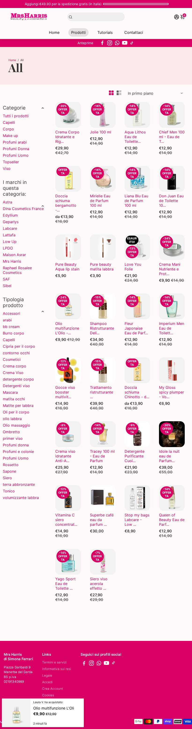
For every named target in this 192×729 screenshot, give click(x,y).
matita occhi (14, 399)
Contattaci (133, 32)
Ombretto (11, 431)
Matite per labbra (18, 405)
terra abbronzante (19, 484)
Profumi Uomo (16, 155)
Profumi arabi (15, 142)
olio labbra (12, 418)
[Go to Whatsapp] (117, 43)
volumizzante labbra (21, 497)
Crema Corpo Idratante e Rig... (67, 137)
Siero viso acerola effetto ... (98, 584)
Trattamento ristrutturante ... (101, 392)
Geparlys (10, 221)
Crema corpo (14, 366)
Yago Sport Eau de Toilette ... (65, 584)
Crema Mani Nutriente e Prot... (169, 269)
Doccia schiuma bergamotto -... (65, 203)
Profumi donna (16, 445)
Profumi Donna (16, 148)
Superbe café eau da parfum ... (102, 520)
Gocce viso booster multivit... (65, 392)
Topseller (11, 162)
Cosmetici (12, 359)
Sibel (7, 285)
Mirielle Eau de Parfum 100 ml (100, 201)
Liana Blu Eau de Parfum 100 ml (136, 201)
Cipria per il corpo (19, 346)
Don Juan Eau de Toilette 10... (171, 201)
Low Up (10, 241)
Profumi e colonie (18, 451)
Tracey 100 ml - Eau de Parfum (102, 456)
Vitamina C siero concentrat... (66, 520)
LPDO (8, 248)
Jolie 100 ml (100, 132)
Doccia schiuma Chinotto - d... (137, 392)
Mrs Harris (12, 261)
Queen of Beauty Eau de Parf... (172, 520)
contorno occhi (16, 353)
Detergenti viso (16, 385)
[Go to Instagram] (110, 43)
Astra (7, 202)
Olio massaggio (16, 425)
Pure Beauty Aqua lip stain (67, 266)
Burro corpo (13, 333)
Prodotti (78, 32)
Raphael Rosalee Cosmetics (17, 270)
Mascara (10, 392)
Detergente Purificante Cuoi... (134, 456)
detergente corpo (18, 379)
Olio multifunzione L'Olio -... (67, 328)
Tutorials (105, 32)
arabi (7, 320)
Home (54, 32)
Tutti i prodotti (16, 115)
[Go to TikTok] (131, 43)
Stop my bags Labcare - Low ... (137, 520)
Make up (10, 135)
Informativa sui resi (56, 669)
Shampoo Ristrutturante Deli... (102, 328)
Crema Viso (13, 372)
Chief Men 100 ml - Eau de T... (172, 137)
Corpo (8, 129)
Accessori (11, 313)
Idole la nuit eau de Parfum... (169, 456)
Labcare (10, 228)
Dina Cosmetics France (23, 208)
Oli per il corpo (16, 412)
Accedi (47, 682)
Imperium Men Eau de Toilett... (171, 328)
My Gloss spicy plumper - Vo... (171, 392)
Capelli (9, 122)
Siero (7, 478)
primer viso (13, 438)
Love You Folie (133, 266)
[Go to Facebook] (102, 43)
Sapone (9, 471)
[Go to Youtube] (125, 43)
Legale (47, 675)
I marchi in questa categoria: (15, 188)
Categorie (14, 108)
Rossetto (10, 464)
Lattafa (9, 235)
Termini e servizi (54, 662)
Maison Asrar (14, 254)
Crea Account (52, 688)
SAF (6, 279)
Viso (7, 168)
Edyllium (10, 215)
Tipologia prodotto (13, 302)
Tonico (9, 491)
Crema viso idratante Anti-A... (65, 456)
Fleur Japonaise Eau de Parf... (136, 328)
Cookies (48, 695)
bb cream (11, 326)
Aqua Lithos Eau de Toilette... (135, 137)
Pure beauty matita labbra (102, 266)
